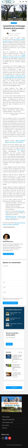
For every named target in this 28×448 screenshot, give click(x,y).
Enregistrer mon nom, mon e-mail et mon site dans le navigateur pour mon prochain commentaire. (13, 299)
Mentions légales (6, 416)
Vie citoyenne (13, 23)
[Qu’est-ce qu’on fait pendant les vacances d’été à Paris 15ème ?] (13, 355)
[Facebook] (6, 438)
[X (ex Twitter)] (2, 438)
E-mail (4, 287)
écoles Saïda (20, 149)
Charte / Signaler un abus (7, 422)
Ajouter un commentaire (14, 35)
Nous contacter (5, 425)
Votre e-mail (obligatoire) (10, 337)
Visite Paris (4, 428)
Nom (4, 282)
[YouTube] (9, 438)
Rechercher (14, 387)
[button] (3, 4)
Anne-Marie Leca (12, 33)
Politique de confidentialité (8, 419)
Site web (4, 292)
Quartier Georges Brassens (9, 227)
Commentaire (5, 265)
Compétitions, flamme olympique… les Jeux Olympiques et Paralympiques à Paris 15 (6, 358)
